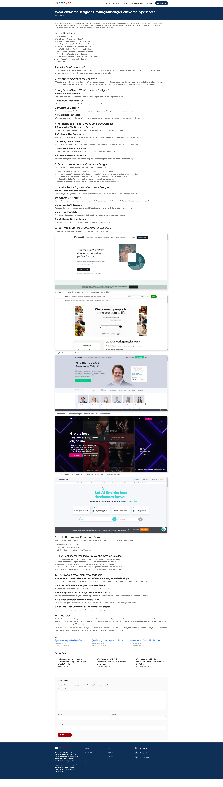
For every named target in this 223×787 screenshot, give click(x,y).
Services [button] (149, 3)
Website (61, 724)
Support (110, 752)
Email (114, 714)
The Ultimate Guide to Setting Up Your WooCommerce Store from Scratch (69, 641)
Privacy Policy (89, 752)
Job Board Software (112, 3)
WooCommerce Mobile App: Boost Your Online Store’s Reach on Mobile (150, 661)
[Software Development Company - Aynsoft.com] (62, 748)
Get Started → (161, 3)
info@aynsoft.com (144, 752)
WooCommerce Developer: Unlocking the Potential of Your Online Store (107, 641)
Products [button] (125, 3)
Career (110, 748)
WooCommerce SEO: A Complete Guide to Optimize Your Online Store (111, 661)
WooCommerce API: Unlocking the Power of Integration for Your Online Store (146, 641)
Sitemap (87, 756)
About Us (87, 748)
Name (60, 714)
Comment (62, 689)
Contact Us (88, 761)
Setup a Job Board (137, 3)
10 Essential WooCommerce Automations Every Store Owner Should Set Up (72, 661)
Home (56, 15)
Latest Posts (111, 756)
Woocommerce (64, 15)
